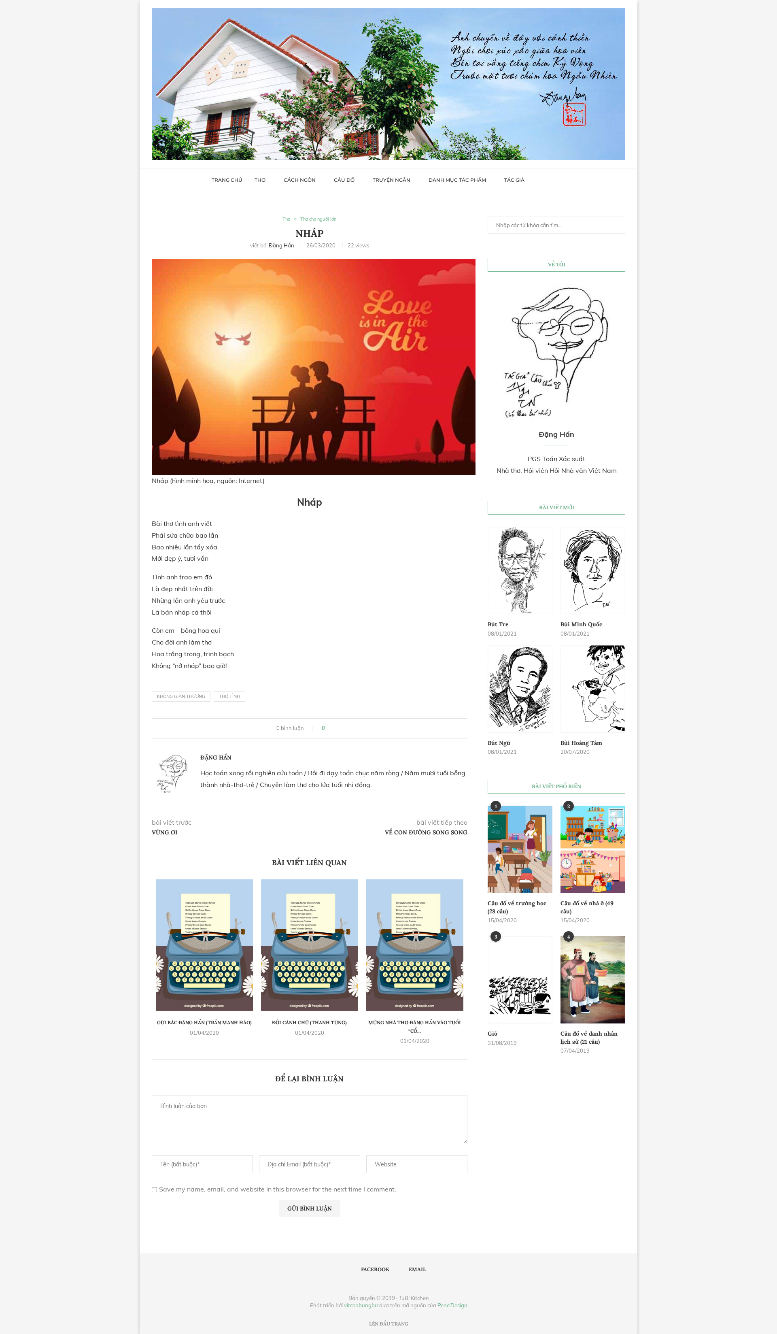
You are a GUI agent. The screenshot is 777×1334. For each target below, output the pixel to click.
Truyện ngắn (391, 180)
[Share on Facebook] (334, 728)
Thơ (260, 180)
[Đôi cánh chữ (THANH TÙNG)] (309, 945)
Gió (492, 1033)
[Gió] (520, 979)
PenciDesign (452, 1305)
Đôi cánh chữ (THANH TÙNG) (309, 1022)
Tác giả (514, 180)
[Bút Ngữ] (520, 688)
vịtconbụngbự (361, 1305)
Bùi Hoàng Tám (581, 743)
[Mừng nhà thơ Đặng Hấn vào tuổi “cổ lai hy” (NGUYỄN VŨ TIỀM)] (414, 945)
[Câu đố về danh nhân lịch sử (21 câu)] (592, 979)
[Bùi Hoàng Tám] (592, 688)
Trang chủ (227, 180)
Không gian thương (181, 696)
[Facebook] (545, 180)
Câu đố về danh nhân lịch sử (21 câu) (589, 1037)
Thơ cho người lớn (318, 219)
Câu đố (344, 180)
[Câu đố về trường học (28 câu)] (520, 849)
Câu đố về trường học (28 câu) (517, 907)
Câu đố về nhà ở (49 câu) (587, 907)
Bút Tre (498, 624)
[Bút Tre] (520, 570)
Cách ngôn (300, 180)
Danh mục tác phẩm (457, 180)
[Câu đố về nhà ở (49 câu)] (592, 849)
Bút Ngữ (499, 743)
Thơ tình (229, 696)
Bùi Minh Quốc (581, 624)
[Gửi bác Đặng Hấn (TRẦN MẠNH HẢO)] (204, 945)
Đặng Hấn (281, 245)
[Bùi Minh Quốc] (592, 570)
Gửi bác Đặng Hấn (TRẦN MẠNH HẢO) (204, 1022)
